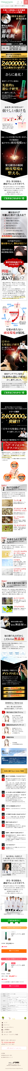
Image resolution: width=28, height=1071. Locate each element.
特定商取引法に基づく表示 (6, 1055)
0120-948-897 (9, 1042)
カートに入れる (14, 951)
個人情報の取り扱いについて (7, 1057)
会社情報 (3, 1053)
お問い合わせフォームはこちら (14, 1048)
